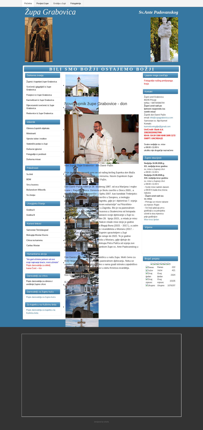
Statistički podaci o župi (37, 144)
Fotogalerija (75, 3)
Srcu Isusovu (32, 184)
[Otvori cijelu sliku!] (101, 139)
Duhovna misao (33, 159)
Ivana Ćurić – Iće (34, 268)
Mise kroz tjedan (151, 219)
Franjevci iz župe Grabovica (39, 95)
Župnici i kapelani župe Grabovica (41, 81)
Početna (28, 3)
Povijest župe (42, 3)
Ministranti (31, 133)
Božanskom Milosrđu (36, 190)
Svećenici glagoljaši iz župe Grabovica (38, 88)
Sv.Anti (29, 174)
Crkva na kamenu (34, 240)
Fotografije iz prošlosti (36, 154)
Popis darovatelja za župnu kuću (41, 297)
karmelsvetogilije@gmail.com (157, 126)
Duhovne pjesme (34, 149)
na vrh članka (71, 289)
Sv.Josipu (30, 195)
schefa (106, 422)
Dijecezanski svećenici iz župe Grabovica (40, 106)
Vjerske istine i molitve (36, 138)
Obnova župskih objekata (37, 128)
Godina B (30, 215)
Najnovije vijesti (84, 285)
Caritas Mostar (33, 245)
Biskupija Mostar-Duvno (37, 235)
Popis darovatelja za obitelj (38, 265)
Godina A (30, 210)
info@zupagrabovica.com (161, 117)
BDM (28, 179)
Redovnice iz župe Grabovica (39, 113)
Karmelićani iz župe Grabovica (40, 100)
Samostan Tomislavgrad (37, 230)
